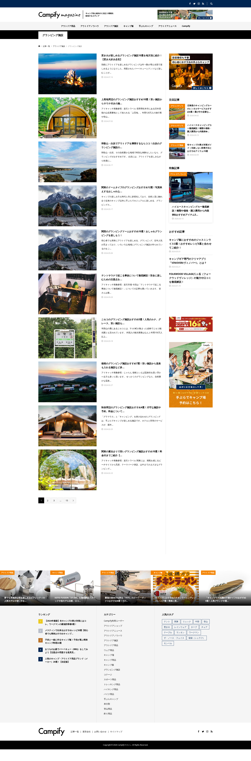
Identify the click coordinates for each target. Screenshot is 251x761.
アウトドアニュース (167, 26)
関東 (176, 621)
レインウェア (180, 627)
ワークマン (194, 632)
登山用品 (108, 708)
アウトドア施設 (111, 26)
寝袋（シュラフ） (197, 638)
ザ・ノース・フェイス (174, 638)
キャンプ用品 (110, 659)
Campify (186, 26)
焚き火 (167, 627)
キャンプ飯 (128, 26)
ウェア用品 (109, 650)
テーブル (168, 632)
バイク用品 (109, 694)
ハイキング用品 (111, 689)
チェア (204, 627)
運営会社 (87, 731)
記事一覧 (75, 731)
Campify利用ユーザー (114, 620)
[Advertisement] (76, 529)
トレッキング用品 (112, 684)
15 (67, 500)
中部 (197, 621)
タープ (194, 627)
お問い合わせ (100, 731)
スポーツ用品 (110, 679)
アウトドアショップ (113, 625)
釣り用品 (108, 713)
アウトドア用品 (68, 26)
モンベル (168, 643)
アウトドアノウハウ (89, 26)
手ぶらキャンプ (146, 26)
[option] (25, 588)
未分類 (107, 703)
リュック (187, 621)
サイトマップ (116, 731)
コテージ (108, 674)
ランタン (180, 632)
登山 (206, 621)
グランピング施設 (52, 35)
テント (167, 621)
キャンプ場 (109, 655)
